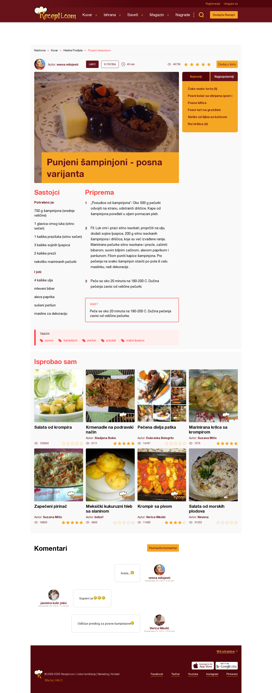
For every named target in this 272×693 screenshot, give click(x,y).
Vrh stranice (226, 651)
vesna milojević (68, 64)
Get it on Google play (227, 665)
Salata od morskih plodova (213, 486)
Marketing (103, 674)
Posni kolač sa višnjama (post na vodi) (210, 95)
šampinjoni (70, 340)
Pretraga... (201, 14)
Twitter (175, 674)
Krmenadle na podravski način (110, 407)
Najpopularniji (224, 76)
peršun (91, 340)
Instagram (212, 674)
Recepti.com (55, 13)
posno (49, 340)
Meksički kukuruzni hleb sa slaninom (110, 486)
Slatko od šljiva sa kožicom (207, 117)
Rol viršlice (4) (198, 124)
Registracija (213, 3)
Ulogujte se (231, 3)
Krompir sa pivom (161, 486)
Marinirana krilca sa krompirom (213, 407)
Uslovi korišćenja (86, 674)
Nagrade (182, 15)
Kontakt (115, 674)
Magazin (157, 15)
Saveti (132, 15)
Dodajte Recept (224, 14)
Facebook (157, 674)
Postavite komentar (163, 548)
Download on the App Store (203, 665)
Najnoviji (196, 76)
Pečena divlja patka (161, 407)
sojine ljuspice (135, 340)
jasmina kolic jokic (54, 603)
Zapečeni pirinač (58, 486)
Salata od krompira (58, 407)
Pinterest (232, 674)
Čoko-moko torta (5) (202, 88)
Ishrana (110, 15)
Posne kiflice (197, 102)
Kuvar (87, 15)
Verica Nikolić (159, 628)
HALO (59, 680)
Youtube (193, 674)
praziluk (111, 340)
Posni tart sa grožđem (204, 110)
